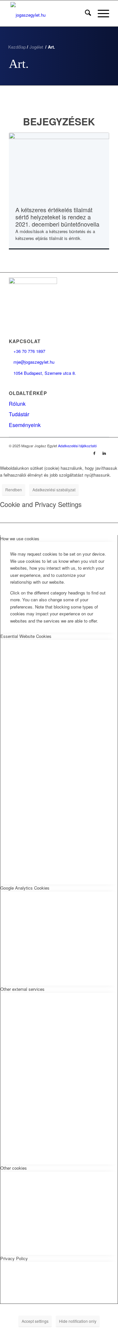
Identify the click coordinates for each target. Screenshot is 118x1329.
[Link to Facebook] (94, 453)
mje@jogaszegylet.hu (31, 362)
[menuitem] (84, 13)
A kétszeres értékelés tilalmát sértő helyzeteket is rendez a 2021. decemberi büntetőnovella (57, 216)
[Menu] (100, 13)
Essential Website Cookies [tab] (25, 636)
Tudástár (19, 414)
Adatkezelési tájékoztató (77, 445)
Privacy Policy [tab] (14, 1258)
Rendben (13, 489)
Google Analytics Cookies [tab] (24, 888)
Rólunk (17, 403)
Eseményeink (25, 425)
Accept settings (35, 1321)
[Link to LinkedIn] (104, 453)
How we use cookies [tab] (19, 538)
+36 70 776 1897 (27, 351)
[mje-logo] (49, 13)
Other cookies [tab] (13, 1168)
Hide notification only (77, 1321)
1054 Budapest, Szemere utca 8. (42, 373)
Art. (19, 64)
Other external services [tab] (22, 989)
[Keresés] (84, 13)
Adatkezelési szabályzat (53, 489)
